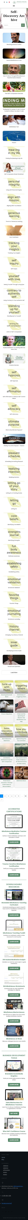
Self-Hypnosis (5, 368)
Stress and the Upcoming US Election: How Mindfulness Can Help (21, 717)
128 (25, 796)
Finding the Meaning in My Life (10, 145)
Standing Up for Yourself (8, 303)
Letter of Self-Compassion (9, 319)
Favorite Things (6, 590)
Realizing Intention (7, 464)
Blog (3, 1159)
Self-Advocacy (6, 401)
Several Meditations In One (9, 47)
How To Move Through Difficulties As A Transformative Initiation (12, 63)
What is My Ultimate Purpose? (10, 417)
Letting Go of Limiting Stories (9, 480)
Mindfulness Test (6, 114)
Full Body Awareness (7, 543)
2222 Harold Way (18, 1186)
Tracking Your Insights (8, 240)
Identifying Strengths (7, 527)
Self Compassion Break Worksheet (11, 161)
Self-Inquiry (5, 256)
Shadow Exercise (6, 352)
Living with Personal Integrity (9, 177)
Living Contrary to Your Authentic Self (12, 287)
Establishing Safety (7, 559)
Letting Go (4, 496)
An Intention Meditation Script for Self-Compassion (6, 759)
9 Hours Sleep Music (6, 714)
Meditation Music (21, 780)
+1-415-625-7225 (6, 1195)
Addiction (5, 1166)
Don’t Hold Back (6, 224)
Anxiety (5, 1172)
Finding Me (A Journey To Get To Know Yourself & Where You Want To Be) (12, 96)
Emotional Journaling (7, 606)
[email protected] (7, 1203)
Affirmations (6, 1170)
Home (3, 1157)
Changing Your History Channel (10, 622)
